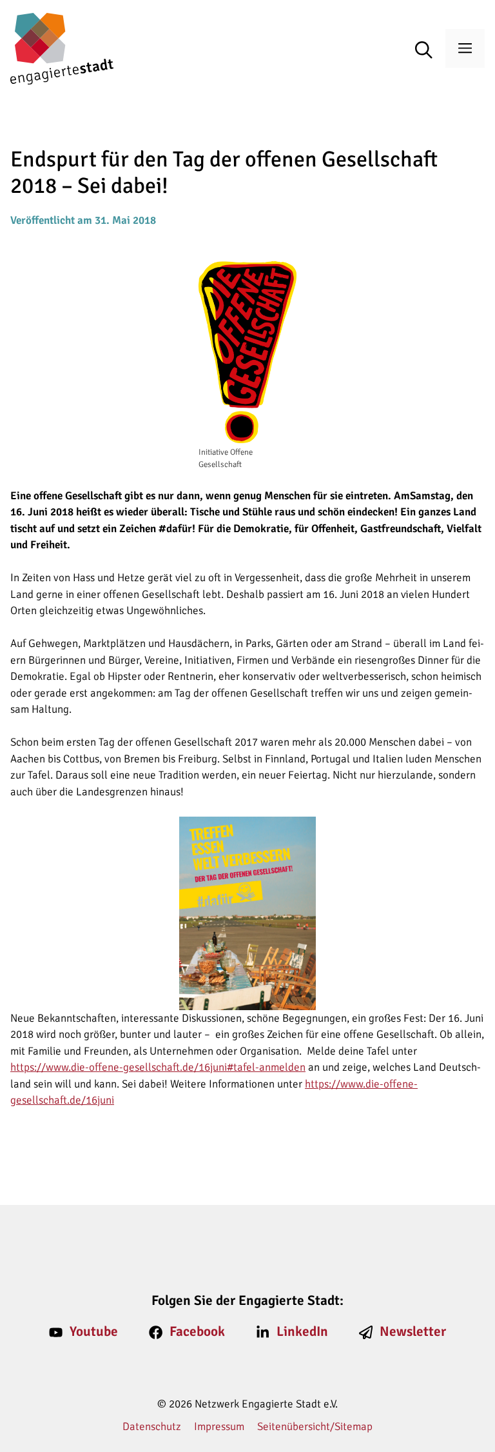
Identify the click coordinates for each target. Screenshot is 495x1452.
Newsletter (413, 1331)
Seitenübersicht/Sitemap (315, 1426)
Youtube (94, 1331)
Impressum (219, 1426)
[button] (430, 51)
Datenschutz (151, 1426)
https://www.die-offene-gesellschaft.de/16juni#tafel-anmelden (158, 1067)
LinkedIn (302, 1331)
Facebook (197, 1331)
